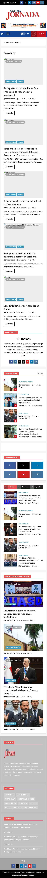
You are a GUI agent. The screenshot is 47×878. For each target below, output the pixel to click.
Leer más (10, 112)
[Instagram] (42, 2)
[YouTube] (27, 362)
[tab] (10, 487)
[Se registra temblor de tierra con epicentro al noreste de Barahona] (23, 236)
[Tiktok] (23, 362)
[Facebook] (21, 2)
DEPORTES (9, 795)
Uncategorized (30, 807)
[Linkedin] (29, 2)
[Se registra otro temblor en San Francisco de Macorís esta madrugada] (23, 71)
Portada (20, 81)
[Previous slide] (38, 373)
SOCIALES (17, 807)
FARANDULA (10, 799)
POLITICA (23, 803)
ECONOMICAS (24, 379)
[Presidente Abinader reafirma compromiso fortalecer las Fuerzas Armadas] (23, 670)
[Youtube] (38, 2)
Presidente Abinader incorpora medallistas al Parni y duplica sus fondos (10, 431)
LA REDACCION (10, 99)
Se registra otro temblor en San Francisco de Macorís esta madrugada (21, 92)
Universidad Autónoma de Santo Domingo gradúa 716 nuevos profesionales (10, 497)
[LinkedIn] (32, 362)
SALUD (7, 807)
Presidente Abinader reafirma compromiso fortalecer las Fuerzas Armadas (10, 529)
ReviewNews (18, 875)
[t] (19, 362)
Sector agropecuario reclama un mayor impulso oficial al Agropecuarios (10, 384)
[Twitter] (25, 2)
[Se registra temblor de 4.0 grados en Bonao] (23, 289)
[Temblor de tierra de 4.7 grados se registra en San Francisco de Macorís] (23, 132)
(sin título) (8, 832)
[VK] (34, 2)
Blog (23, 861)
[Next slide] (41, 373)
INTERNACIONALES (26, 511)
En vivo (41, 34)
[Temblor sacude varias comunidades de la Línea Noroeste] (23, 184)
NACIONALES (11, 81)
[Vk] (36, 362)
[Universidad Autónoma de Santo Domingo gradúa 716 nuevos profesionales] (23, 594)
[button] (2, 34)
